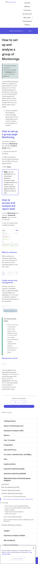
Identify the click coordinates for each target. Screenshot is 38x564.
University (27, 3)
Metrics (7, 435)
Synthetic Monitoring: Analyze (10, 490)
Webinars (27, 6)
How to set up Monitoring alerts (13, 517)
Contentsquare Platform (27, 23)
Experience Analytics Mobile (14, 535)
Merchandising (9, 540)
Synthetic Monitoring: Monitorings (12, 493)
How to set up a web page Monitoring (15, 496)
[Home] (11, 2)
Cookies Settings (17, 558)
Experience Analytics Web (13, 431)
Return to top (6, 412)
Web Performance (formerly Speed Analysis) (17, 479)
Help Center (27, 17)
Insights (7, 531)
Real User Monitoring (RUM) (10, 487)
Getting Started (9, 421)
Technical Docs (27, 14)
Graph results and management (14, 511)
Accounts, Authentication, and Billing (17, 454)
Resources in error (10, 513)
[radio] (14, 402)
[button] (26, 30)
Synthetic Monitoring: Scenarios (11, 525)
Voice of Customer (11, 545)
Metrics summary (10, 510)
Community (27, 10)
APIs (5, 459)
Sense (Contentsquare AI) (13, 426)
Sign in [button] (30, 31)
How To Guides (9, 440)
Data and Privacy (10, 450)
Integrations (8, 445)
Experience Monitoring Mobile (15, 473)
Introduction (5, 484)
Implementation (10, 464)
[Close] (33, 548)
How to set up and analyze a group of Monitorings (18, 499)
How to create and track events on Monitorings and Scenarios (18, 520)
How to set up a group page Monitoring (16, 506)
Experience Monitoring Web (14, 469)
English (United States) (16, 31)
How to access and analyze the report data (17, 508)
